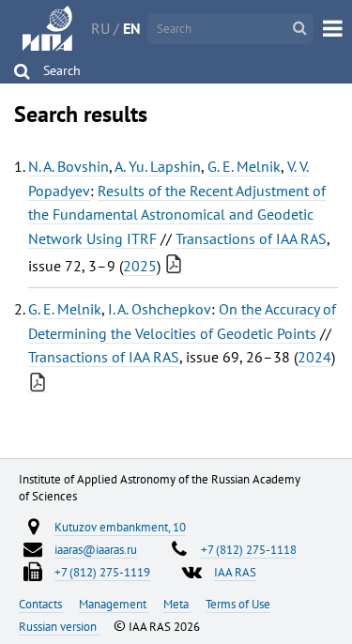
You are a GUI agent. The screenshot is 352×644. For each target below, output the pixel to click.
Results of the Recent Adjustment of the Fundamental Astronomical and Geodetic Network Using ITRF (177, 214)
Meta (177, 603)
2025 (140, 265)
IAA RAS (235, 571)
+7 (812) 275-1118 (249, 549)
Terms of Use (238, 603)
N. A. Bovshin (68, 166)
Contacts (42, 603)
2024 (314, 356)
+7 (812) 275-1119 (102, 571)
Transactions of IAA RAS (251, 238)
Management (114, 603)
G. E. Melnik (244, 166)
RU (100, 28)
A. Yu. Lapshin (158, 166)
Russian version (59, 626)
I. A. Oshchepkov (159, 308)
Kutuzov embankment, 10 (120, 526)
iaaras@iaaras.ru (95, 549)
